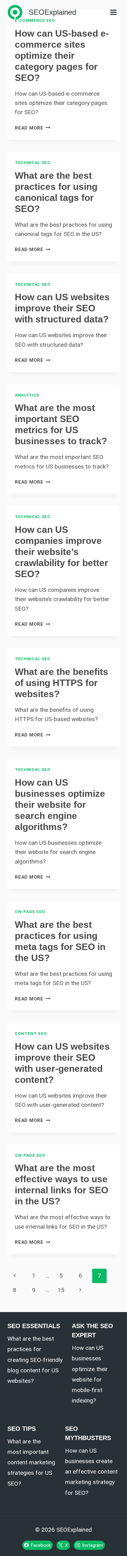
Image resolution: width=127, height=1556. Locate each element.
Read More (33, 128)
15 (61, 1290)
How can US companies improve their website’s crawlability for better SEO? (61, 552)
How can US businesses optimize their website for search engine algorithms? (60, 804)
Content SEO (31, 1033)
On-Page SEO (30, 911)
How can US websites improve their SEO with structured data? (62, 308)
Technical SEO (33, 162)
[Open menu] (113, 12)
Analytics (27, 395)
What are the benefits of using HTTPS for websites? (61, 683)
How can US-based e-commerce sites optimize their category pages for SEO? (62, 55)
